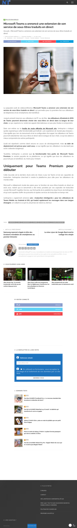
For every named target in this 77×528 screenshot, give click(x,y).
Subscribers (57, 314)
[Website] (20, 248)
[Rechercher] (67, 2)
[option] (15, 277)
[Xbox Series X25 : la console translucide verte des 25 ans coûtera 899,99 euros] (15, 274)
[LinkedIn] (34, 248)
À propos (43, 490)
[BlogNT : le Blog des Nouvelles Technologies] (6, 2)
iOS (15, 38)
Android (9, 38)
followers (58, 305)
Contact (43, 495)
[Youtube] (31, 248)
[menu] (72, 2)
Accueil (6, 31)
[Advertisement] (38, 10)
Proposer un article (47, 513)
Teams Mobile (34, 38)
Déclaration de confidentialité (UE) (52, 499)
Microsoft (20, 38)
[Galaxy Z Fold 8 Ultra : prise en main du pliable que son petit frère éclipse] (18, 421)
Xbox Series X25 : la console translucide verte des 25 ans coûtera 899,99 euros (12, 284)
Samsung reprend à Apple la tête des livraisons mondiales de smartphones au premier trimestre (19, 234)
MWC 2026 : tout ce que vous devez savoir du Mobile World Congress (55, 504)
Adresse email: (26, 358)
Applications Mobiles (11, 19)
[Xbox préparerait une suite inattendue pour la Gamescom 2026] (63, 274)
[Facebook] (22, 248)
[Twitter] (25, 248)
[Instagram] (28, 248)
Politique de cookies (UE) (48, 509)
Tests (26, 395)
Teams (27, 38)
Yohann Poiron (26, 36)
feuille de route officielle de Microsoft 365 (39, 128)
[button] (72, 525)
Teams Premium (45, 38)
